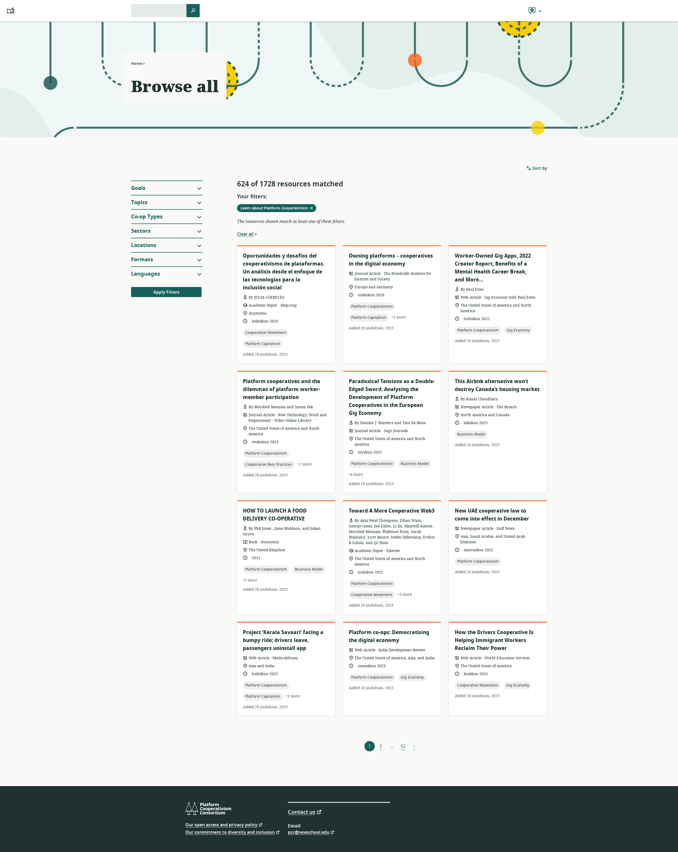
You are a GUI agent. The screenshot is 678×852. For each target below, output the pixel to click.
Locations (143, 245)
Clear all (245, 234)
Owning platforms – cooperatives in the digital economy (391, 260)
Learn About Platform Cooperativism (278, 208)
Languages (145, 274)
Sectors (140, 231)
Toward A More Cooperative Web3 (392, 511)
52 (403, 746)
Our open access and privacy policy (221, 824)
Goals (138, 188)
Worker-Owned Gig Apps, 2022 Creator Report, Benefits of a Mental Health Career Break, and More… (493, 268)
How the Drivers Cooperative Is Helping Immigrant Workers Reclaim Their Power (494, 640)
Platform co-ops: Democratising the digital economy (389, 636)
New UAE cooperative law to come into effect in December (492, 515)
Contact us (301, 812)
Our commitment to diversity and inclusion (230, 832)
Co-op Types (147, 217)
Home (136, 63)
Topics (139, 202)
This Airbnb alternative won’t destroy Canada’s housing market (497, 385)
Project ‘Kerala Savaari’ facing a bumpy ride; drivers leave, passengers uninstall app (283, 640)
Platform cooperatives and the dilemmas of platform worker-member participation (281, 389)
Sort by (539, 168)
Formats (142, 259)
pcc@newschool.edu (308, 832)
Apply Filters (166, 292)
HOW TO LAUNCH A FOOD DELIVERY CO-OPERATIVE (275, 515)
